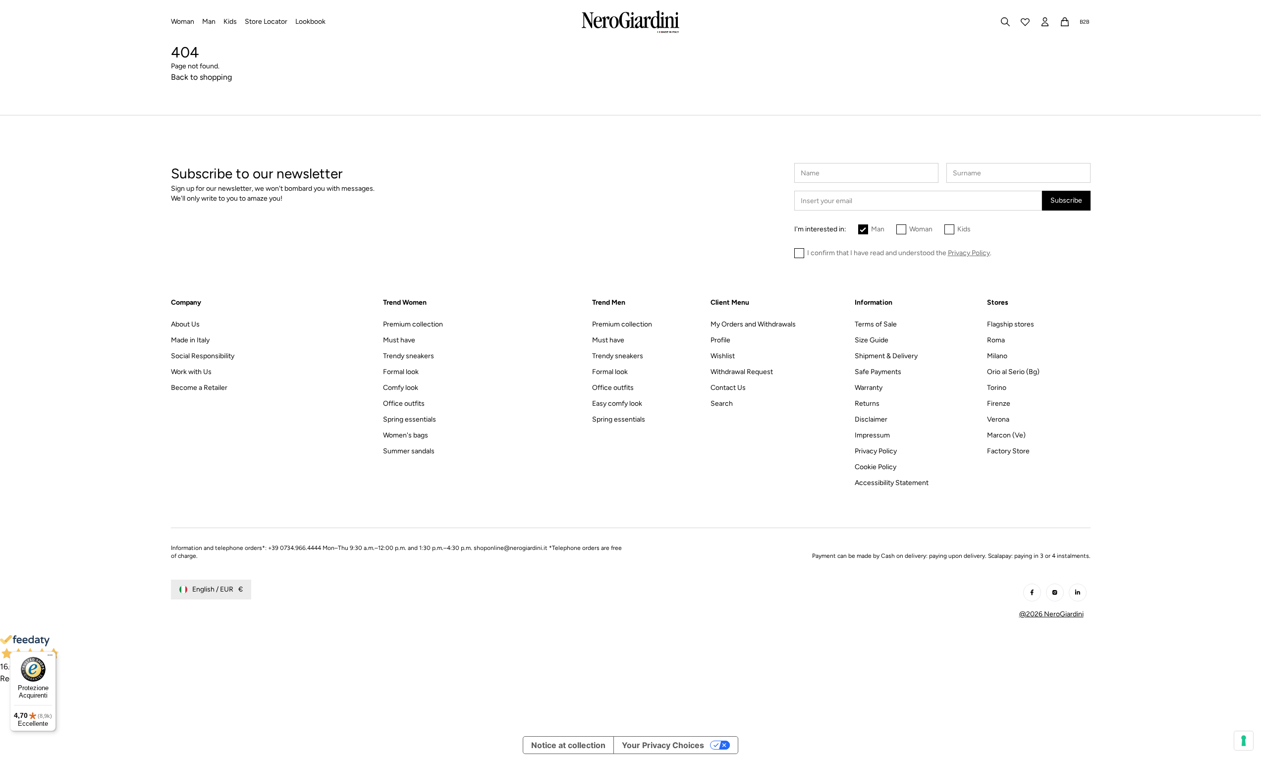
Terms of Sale (876, 324)
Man (877, 229)
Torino (996, 387)
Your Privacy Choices (663, 745)
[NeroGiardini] (630, 21)
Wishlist (723, 356)
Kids (964, 229)
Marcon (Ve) (1006, 435)
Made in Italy (190, 340)
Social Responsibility (202, 356)
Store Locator (266, 21)
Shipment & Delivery (886, 356)
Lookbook (310, 21)
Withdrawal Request (742, 372)
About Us (185, 324)
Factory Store (1008, 451)
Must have (399, 340)
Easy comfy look (617, 403)
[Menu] (50, 657)
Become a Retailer (199, 387)
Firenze (998, 403)
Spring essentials (409, 419)
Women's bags (405, 435)
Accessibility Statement (892, 483)
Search (722, 403)
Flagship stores (1010, 324)
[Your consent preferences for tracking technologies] (1243, 740)
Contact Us (728, 387)
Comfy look (400, 387)
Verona (998, 419)
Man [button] (209, 21)
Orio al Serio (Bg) (1013, 372)
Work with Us (191, 372)
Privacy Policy (876, 451)
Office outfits (404, 403)
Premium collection (413, 324)
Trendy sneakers (408, 356)
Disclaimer (871, 419)
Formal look (401, 372)
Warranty (868, 387)
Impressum (872, 435)
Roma (996, 340)
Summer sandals (409, 451)
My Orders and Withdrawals (753, 324)
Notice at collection (568, 745)
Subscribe (1066, 200)
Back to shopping (201, 77)
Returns (867, 403)
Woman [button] (182, 21)
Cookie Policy (875, 467)
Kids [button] (230, 21)
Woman (920, 229)
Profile (720, 340)
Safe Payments (878, 372)
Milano (997, 356)
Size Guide (871, 340)
